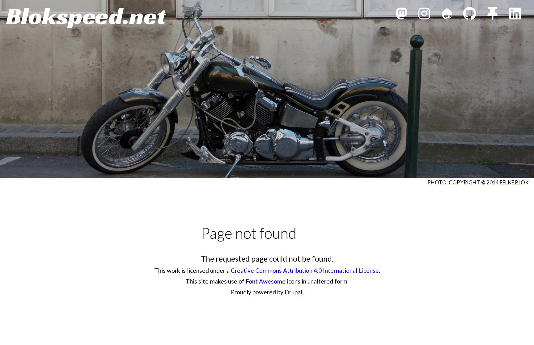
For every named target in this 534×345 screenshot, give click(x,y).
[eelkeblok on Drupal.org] (447, 15)
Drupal (293, 292)
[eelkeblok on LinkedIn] (515, 15)
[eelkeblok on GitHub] (469, 15)
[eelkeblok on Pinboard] (492, 15)
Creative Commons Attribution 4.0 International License (305, 270)
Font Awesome (266, 281)
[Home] (86, 18)
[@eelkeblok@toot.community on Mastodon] (401, 15)
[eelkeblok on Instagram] (424, 15)
